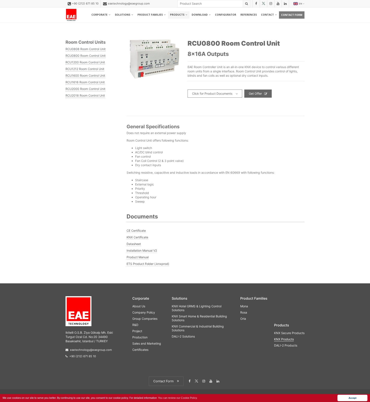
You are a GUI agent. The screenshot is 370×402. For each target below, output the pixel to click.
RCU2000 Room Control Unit (85, 89)
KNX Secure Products (289, 333)
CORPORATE (100, 14)
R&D (135, 325)
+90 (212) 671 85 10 (85, 3)
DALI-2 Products (285, 345)
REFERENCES (248, 14)
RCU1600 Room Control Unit (85, 75)
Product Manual (138, 257)
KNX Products (284, 339)
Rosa (243, 312)
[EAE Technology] (71, 14)
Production (140, 337)
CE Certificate (136, 230)
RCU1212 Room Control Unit (85, 69)
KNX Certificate (137, 237)
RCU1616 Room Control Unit (85, 82)
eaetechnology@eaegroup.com (129, 3)
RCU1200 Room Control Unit (85, 62)
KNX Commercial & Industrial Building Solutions (198, 328)
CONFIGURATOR (225, 14)
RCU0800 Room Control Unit (86, 55)
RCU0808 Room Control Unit (86, 49)
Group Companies (144, 318)
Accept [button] (353, 398)
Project (137, 331)
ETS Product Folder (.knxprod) (148, 264)
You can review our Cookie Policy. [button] (177, 397)
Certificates (140, 349)
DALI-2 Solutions (183, 336)
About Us (138, 306)
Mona (244, 306)
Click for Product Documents (212, 93)
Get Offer (255, 93)
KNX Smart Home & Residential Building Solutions (199, 318)
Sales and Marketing (146, 343)
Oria (243, 318)
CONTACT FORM (291, 15)
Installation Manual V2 (142, 250)
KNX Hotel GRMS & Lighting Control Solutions (196, 308)
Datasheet (134, 244)
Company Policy (143, 312)
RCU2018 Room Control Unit (85, 95)
